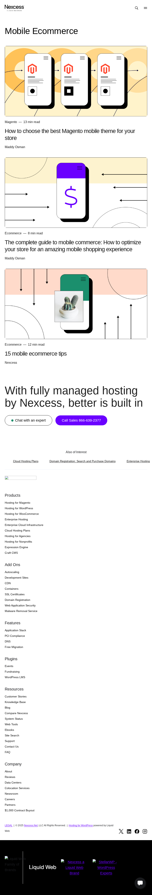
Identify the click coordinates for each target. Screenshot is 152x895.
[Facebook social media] (137, 831)
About (8, 771)
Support (10, 741)
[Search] (136, 8)
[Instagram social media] (144, 831)
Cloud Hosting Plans (25, 461)
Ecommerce (13, 233)
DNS (7, 641)
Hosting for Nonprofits (18, 541)
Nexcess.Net (31, 825)
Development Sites (16, 577)
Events (9, 666)
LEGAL (8, 825)
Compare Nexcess (16, 713)
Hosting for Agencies (17, 536)
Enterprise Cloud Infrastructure (24, 525)
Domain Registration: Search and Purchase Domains (82, 461)
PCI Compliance (15, 635)
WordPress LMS (15, 677)
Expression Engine (16, 547)
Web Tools (11, 724)
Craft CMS (11, 552)
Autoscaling (12, 572)
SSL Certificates (15, 594)
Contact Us (12, 746)
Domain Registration (17, 599)
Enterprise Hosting (138, 461)
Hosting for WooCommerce (22, 513)
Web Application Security (20, 605)
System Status (14, 718)
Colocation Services (17, 788)
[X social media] (121, 831)
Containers (11, 588)
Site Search (12, 735)
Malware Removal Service (21, 611)
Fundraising (12, 671)
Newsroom (11, 793)
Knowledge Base (15, 702)
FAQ (7, 752)
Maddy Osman (15, 147)
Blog (7, 707)
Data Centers (13, 782)
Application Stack (15, 630)
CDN (8, 583)
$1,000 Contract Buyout (19, 810)
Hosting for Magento (17, 502)
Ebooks (9, 729)
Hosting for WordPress (19, 508)
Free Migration (14, 647)
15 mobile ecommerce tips (36, 353)
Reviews (10, 777)
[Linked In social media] (129, 831)
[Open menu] (145, 8)
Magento (11, 122)
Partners (10, 804)
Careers (10, 799)
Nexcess (11, 362)
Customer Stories (16, 696)
